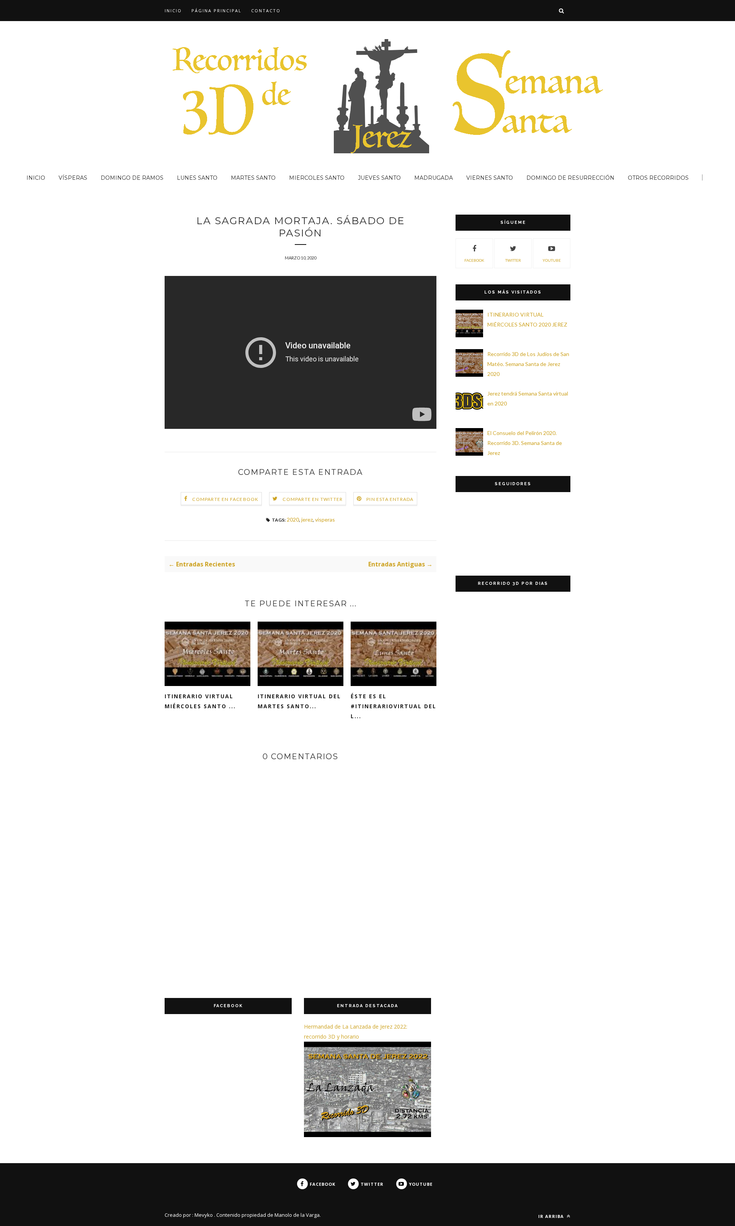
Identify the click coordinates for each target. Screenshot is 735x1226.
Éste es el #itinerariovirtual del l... (393, 706)
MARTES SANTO (253, 177)
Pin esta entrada (389, 499)
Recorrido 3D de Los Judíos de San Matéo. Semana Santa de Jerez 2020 (528, 364)
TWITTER (513, 260)
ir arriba (551, 1216)
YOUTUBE (551, 260)
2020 (293, 519)
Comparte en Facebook (225, 499)
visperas (325, 519)
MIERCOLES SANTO (317, 177)
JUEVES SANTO (379, 177)
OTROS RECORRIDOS (658, 177)
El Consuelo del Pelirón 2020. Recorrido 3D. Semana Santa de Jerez (524, 443)
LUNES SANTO (197, 177)
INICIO (173, 10)
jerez (307, 519)
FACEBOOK (474, 260)
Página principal (216, 10)
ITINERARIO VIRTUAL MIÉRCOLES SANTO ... (200, 701)
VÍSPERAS (73, 177)
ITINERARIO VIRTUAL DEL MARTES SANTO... (299, 701)
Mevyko (203, 1214)
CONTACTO (266, 10)
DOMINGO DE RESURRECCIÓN (570, 177)
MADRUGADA (433, 177)
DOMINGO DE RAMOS (132, 177)
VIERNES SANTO (489, 177)
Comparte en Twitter (313, 499)
